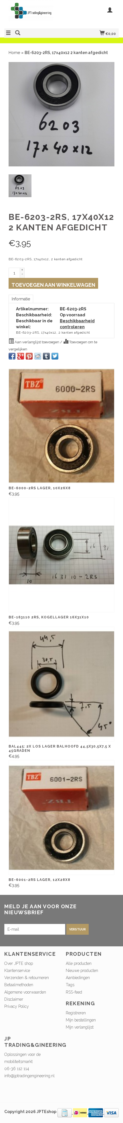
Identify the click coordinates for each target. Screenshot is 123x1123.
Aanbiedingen (78, 977)
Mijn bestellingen (81, 1020)
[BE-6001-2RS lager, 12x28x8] (61, 817)
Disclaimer (13, 999)
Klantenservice (17, 970)
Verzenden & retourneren (26, 977)
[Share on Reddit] (37, 356)
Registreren (76, 1013)
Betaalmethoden (18, 984)
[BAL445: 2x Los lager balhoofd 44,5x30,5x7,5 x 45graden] (61, 684)
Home (14, 52)
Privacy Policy (16, 1006)
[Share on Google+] (20, 356)
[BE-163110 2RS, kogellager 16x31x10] (61, 555)
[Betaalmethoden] (65, 1112)
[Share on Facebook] (12, 356)
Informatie (21, 299)
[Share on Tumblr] (46, 356)
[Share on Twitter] (54, 356)
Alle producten (79, 963)
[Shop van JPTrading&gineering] (33, 13)
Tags (70, 984)
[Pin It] (29, 356)
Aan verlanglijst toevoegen (37, 342)
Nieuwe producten (82, 970)
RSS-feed (74, 992)
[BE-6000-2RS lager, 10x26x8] (61, 426)
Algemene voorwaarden (25, 992)
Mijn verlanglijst (80, 1027)
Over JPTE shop (18, 963)
